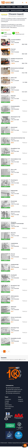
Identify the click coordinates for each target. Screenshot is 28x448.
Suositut (8, 6)
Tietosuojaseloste (9, 406)
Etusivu (2, 6)
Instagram (20, 401)
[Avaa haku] (22, 2)
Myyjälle (7, 403)
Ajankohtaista (8, 405)
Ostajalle (7, 401)
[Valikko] (26, 2)
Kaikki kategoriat (5, 10)
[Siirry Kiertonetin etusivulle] (7, 2)
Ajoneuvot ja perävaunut (17, 10)
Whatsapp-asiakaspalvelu (13, 393)
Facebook (20, 399)
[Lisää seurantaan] (9, 40)
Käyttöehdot (8, 408)
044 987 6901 (10, 389)
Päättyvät (19, 6)
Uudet (13, 6)
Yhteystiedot (8, 399)
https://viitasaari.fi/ (5, 30)
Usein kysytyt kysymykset (13, 387)
